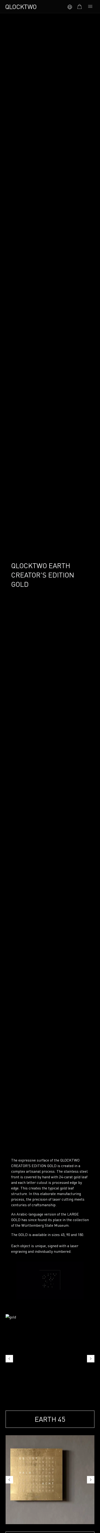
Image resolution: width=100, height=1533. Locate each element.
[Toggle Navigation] (90, 6)
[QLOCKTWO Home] (21, 6)
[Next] (90, 1358)
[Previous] (9, 1358)
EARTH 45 (50, 1419)
